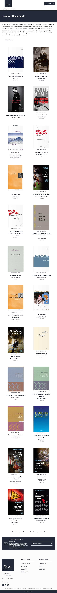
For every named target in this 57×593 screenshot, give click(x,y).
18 (26, 531)
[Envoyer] (51, 543)
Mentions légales (39, 588)
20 (34, 531)
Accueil (4, 9)
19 (30, 531)
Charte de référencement (21, 588)
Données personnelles (31, 588)
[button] (9, 40)
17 (23, 531)
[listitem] (3, 585)
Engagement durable (9, 588)
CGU (15, 588)
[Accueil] (8, 3)
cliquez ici (17, 548)
